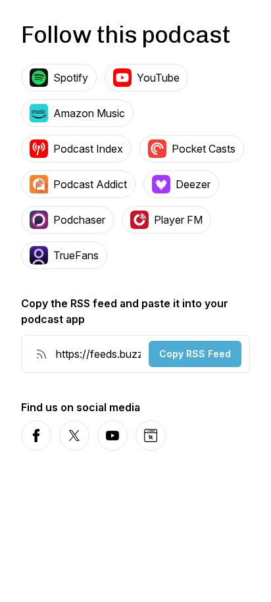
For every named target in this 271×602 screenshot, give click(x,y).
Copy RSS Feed (195, 353)
